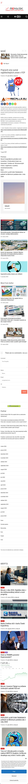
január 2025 (3, 450)
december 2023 (4, 492)
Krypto (2, 536)
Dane (2, 520)
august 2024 (4, 469)
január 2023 (3, 516)
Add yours (24, 353)
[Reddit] (7, 104)
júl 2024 (3, 473)
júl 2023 (3, 512)
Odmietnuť (14, 776)
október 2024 (4, 461)
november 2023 (4, 496)
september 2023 (4, 504)
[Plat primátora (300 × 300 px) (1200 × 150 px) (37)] (14, 98)
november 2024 (4, 458)
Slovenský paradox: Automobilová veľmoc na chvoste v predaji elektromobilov (13, 233)
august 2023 (4, 508)
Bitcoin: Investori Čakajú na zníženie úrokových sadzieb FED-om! (13, 687)
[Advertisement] (14, 34)
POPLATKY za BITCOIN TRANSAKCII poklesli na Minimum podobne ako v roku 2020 (13, 720)
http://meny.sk (7, 208)
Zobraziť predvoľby (14, 780)
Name (2, 370)
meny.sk (16, 75)
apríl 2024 (3, 485)
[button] (26, 758)
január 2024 (3, 488)
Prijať (14, 771)
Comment (3, 358)
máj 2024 (3, 481)
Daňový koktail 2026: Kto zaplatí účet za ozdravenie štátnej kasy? (12, 299)
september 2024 (4, 465)
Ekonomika (3, 528)
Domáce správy (4, 524)
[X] (4, 104)
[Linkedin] (10, 104)
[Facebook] (2, 104)
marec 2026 (3, 446)
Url (1, 384)
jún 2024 (3, 477)
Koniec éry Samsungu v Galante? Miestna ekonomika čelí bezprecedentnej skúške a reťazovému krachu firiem (12, 253)
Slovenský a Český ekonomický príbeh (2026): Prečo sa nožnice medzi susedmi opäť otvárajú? (19, 57)
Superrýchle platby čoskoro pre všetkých (11, 274)
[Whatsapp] (12, 104)
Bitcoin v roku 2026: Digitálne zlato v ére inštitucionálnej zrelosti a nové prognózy (13, 592)
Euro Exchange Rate (14, 406)
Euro (2, 532)
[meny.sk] (14, 193)
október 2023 (4, 500)
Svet (2, 539)
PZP (6, 152)
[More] (15, 104)
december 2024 (4, 454)
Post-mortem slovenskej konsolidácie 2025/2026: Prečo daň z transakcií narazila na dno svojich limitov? (13, 320)
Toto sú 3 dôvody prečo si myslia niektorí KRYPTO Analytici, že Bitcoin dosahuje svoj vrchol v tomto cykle (13, 753)
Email (2, 377)
